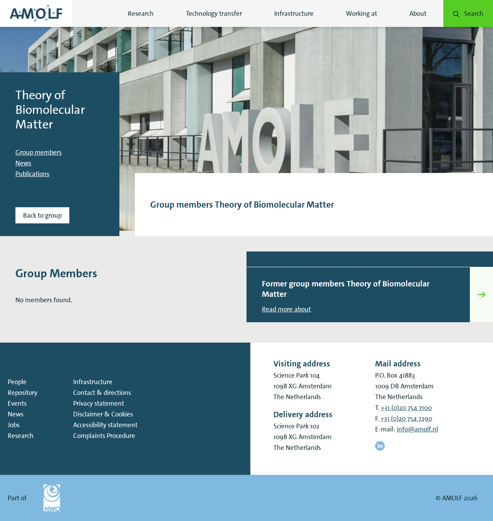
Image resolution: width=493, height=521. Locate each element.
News (23, 163)
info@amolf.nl (417, 429)
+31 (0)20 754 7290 (406, 418)
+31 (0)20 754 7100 (406, 407)
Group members (38, 152)
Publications (32, 174)
